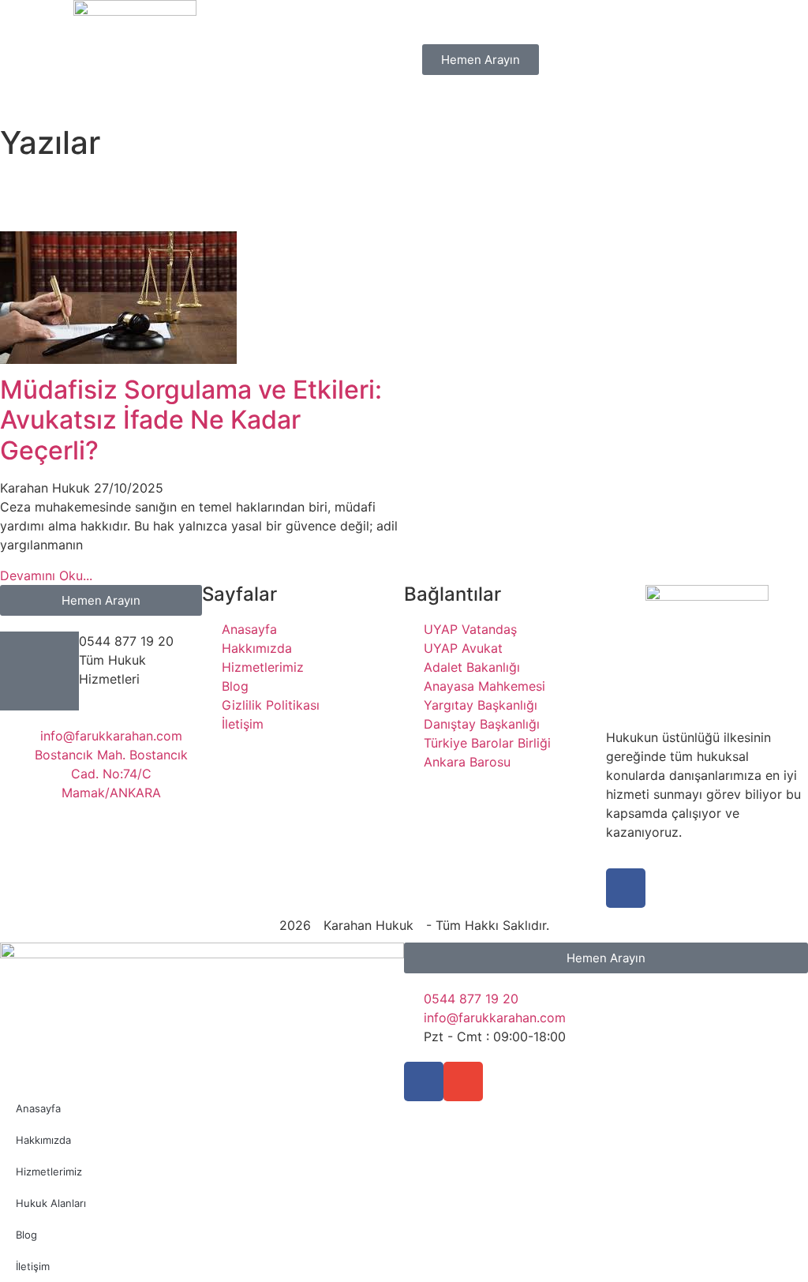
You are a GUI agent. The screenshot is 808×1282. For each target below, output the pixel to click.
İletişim (33, 1266)
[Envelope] (463, 1081)
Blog (26, 1234)
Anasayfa (38, 1108)
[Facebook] (625, 888)
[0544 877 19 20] (39, 671)
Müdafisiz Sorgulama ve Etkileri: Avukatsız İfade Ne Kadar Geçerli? (191, 420)
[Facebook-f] (423, 1081)
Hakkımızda (43, 1140)
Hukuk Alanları (51, 1203)
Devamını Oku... (46, 575)
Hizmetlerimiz (49, 1171)
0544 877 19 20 (126, 641)
